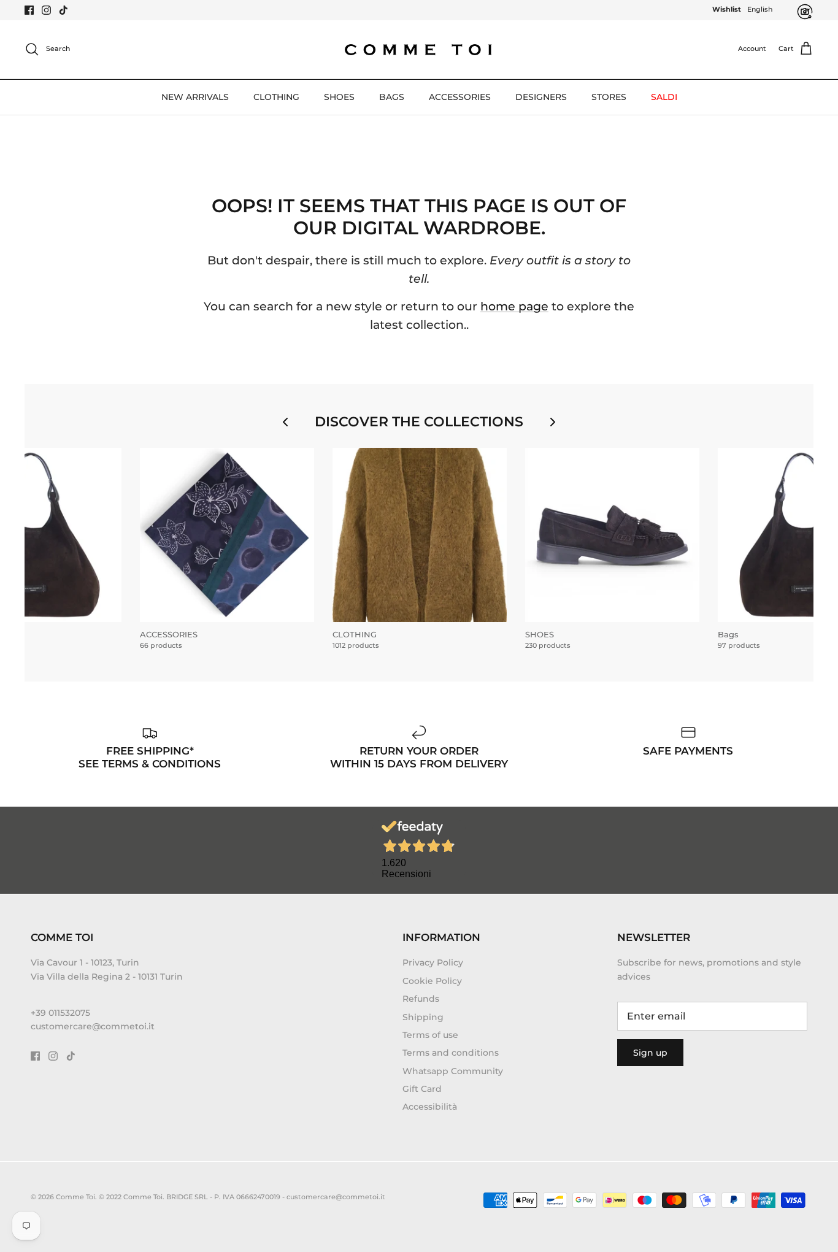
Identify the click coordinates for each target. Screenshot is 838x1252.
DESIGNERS (541, 96)
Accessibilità (429, 1106)
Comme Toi (75, 1196)
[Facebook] (29, 10)
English (759, 9)
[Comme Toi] (419, 49)
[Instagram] (46, 10)
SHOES (339, 96)
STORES (608, 96)
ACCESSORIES (460, 96)
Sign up (650, 1052)
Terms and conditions (450, 1052)
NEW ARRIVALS (195, 96)
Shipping (423, 1017)
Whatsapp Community (452, 1071)
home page (514, 306)
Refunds (420, 998)
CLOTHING (276, 96)
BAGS (391, 96)
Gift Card (422, 1088)
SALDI (664, 96)
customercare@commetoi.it (93, 1026)
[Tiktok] (63, 10)
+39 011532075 (60, 1012)
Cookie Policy (432, 980)
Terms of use (430, 1034)
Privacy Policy (432, 962)
